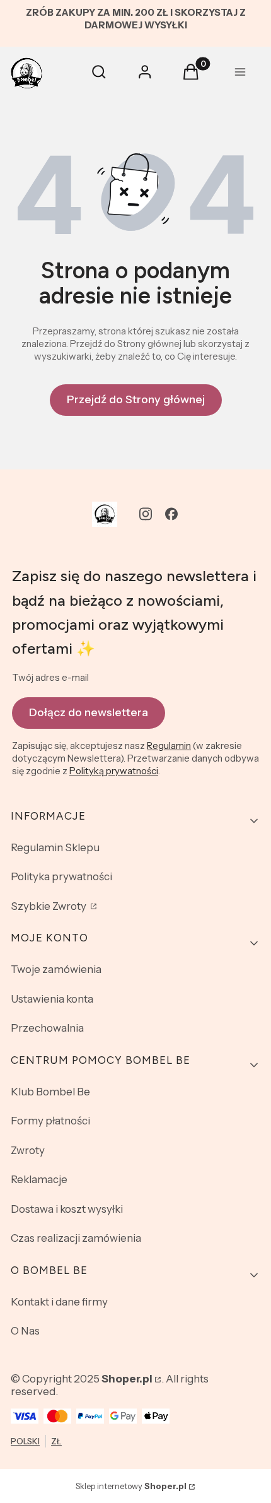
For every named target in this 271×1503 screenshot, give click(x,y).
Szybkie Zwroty (49, 906)
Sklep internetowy (131, 1486)
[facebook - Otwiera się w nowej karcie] (171, 514)
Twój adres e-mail (50, 677)
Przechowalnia (47, 1028)
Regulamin (169, 746)
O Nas (25, 1330)
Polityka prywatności (61, 876)
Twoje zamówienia (56, 969)
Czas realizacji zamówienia (76, 1238)
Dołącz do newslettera (88, 712)
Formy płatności (50, 1120)
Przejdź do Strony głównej (136, 399)
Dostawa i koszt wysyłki (67, 1209)
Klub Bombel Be (50, 1091)
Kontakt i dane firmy (59, 1301)
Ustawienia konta (52, 999)
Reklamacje (39, 1179)
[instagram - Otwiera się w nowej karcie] (145, 514)
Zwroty (28, 1150)
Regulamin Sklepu (55, 847)
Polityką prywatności (113, 771)
